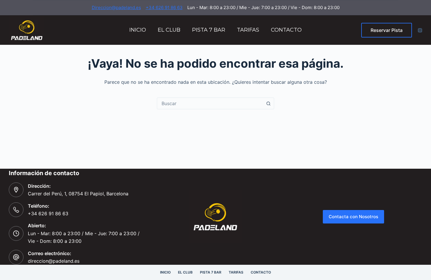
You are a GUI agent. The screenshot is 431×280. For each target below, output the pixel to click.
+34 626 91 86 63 (164, 7)
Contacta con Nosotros (353, 216)
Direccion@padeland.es (116, 7)
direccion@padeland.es (53, 261)
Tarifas (248, 30)
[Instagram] (420, 30)
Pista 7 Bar (208, 30)
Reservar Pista (387, 30)
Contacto (286, 30)
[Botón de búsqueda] (268, 103)
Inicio (137, 30)
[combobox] (210, 103)
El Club (169, 30)
